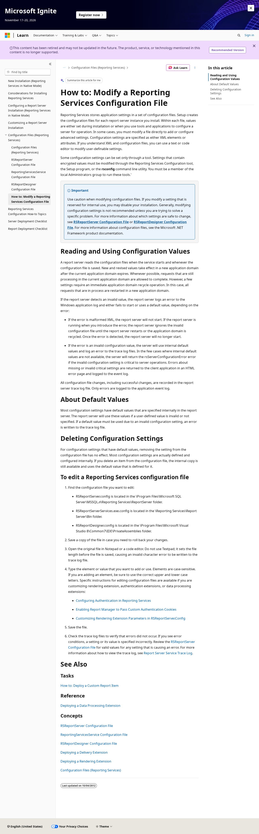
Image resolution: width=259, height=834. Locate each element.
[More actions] (194, 67)
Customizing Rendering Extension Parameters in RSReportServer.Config (130, 618)
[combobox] (28, 72)
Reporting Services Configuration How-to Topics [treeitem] (27, 211)
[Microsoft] (7, 35)
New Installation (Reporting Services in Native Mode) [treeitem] (27, 83)
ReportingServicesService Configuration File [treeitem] (28, 174)
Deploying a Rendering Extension (86, 761)
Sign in (249, 35)
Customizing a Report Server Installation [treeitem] (27, 125)
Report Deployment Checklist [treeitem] (27, 229)
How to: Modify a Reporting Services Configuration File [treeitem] (30, 199)
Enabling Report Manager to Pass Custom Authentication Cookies (126, 609)
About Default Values (224, 84)
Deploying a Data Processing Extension (90, 705)
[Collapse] (50, 64)
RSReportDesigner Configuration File (89, 743)
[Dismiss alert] (251, 8)
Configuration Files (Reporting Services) (98, 67)
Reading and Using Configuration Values (225, 77)
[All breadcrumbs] (64, 67)
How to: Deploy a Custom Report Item (90, 685)
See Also (216, 98)
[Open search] (239, 35)
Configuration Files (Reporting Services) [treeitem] (24, 149)
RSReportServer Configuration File (101, 222)
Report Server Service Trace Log (168, 653)
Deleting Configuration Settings (225, 91)
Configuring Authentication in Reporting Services (113, 600)
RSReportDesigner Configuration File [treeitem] (23, 186)
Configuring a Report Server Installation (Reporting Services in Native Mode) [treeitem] (29, 110)
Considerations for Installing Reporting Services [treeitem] (27, 95)
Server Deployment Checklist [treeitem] (27, 221)
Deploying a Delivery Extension (84, 752)
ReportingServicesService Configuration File (94, 734)
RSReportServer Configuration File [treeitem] (23, 162)
